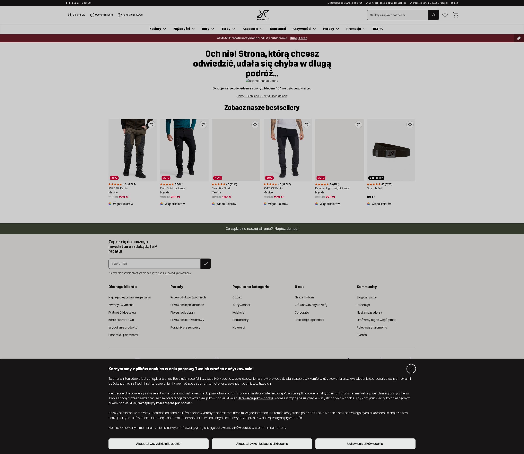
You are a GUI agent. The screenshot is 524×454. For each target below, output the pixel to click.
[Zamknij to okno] (411, 368)
